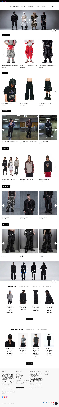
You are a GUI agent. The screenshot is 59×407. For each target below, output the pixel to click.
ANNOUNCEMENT (29, 1)
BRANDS (37, 6)
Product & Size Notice (19, 376)
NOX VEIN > (5, 224)
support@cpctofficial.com (20, 386)
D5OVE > (5, 72)
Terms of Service (18, 378)
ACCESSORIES (30, 6)
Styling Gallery (46, 374)
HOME (10, 6)
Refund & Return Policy (19, 375)
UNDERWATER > (6, 186)
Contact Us (17, 373)
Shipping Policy (18, 374)
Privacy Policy (18, 377)
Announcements (46, 373)
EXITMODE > (5, 148)
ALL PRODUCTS (16, 6)
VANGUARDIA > (6, 35)
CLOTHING (23, 6)
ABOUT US (43, 6)
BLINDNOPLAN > (6, 110)
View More (29, 319)
